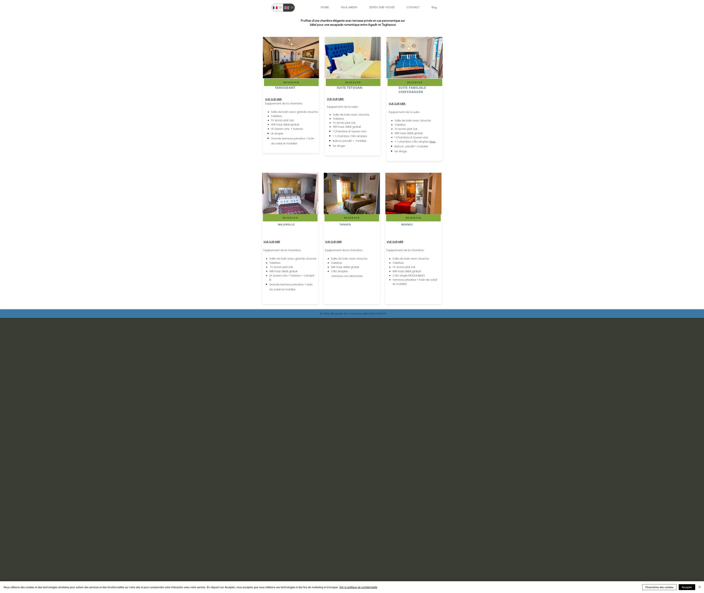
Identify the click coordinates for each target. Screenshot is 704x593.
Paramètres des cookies (659, 587)
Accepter (687, 587)
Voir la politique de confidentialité (358, 587)
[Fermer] (699, 587)
